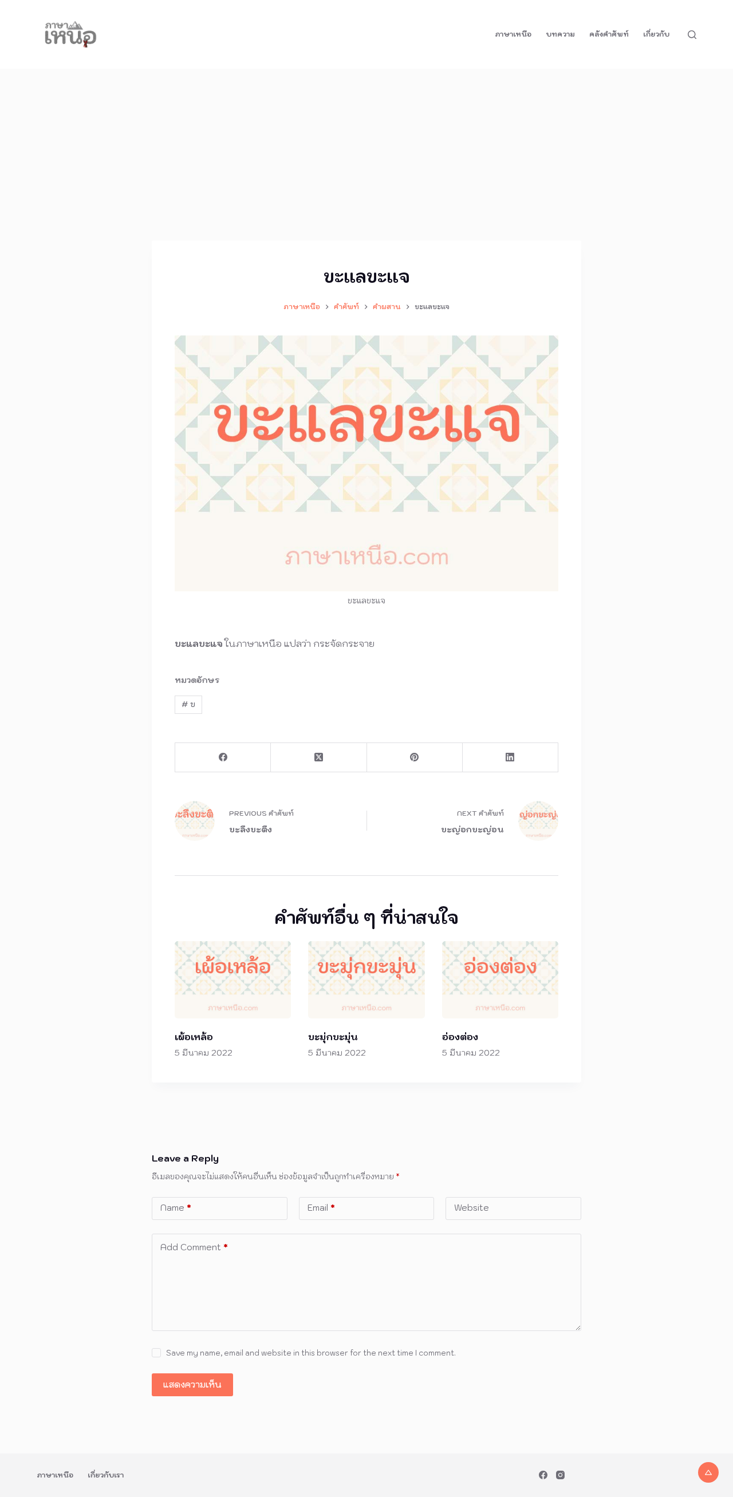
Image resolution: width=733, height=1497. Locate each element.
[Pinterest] (415, 757)
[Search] (692, 34)
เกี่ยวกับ (656, 34)
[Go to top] (708, 1472)
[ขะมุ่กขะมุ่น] (366, 980)
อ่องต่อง (460, 1036)
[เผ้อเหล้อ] (233, 980)
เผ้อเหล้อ (194, 1036)
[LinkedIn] (510, 757)
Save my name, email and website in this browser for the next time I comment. (311, 1353)
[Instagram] (560, 1475)
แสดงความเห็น (192, 1384)
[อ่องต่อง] (500, 980)
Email (321, 1207)
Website (471, 1207)
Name (175, 1207)
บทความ (560, 34)
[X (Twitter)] (318, 757)
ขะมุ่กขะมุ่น (332, 1036)
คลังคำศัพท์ (609, 34)
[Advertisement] (366, 154)
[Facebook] (223, 757)
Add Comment (194, 1247)
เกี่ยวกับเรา (106, 1475)
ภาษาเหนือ (513, 34)
